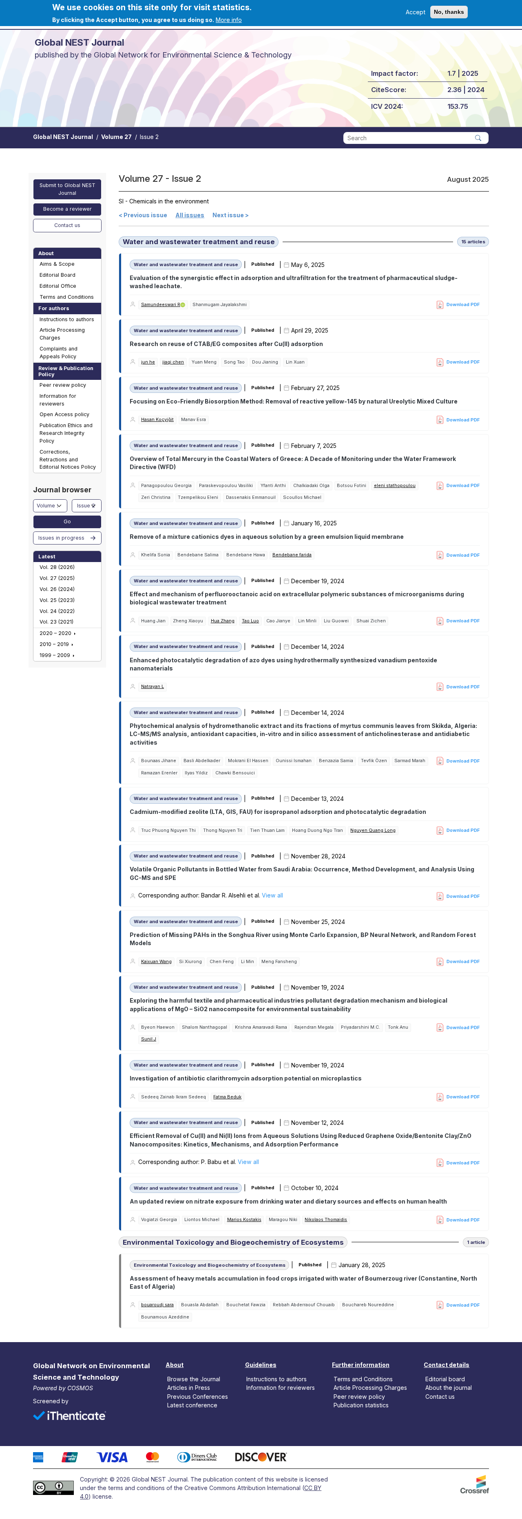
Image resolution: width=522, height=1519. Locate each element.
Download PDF (463, 304)
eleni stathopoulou (395, 485)
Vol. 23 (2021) (56, 622)
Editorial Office (58, 286)
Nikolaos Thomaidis (326, 1219)
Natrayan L (152, 686)
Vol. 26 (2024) (57, 589)
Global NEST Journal (63, 136)
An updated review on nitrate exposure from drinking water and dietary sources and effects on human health (288, 1201)
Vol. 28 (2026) (57, 567)
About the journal (448, 1387)
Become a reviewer (67, 209)
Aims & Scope (57, 264)
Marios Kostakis (244, 1219)
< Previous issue (143, 215)
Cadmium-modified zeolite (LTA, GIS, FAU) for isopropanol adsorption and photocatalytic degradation (278, 811)
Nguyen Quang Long (373, 830)
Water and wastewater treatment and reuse (199, 242)
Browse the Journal (193, 1379)
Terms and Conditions (67, 297)
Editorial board (445, 1379)
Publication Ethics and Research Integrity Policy (66, 433)
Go (67, 521)
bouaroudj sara (157, 1304)
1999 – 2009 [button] (56, 655)
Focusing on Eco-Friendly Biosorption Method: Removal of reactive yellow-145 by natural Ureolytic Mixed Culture (294, 401)
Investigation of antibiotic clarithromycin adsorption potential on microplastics (246, 1078)
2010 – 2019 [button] (55, 644)
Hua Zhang (222, 621)
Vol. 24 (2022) (57, 611)
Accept (415, 12)
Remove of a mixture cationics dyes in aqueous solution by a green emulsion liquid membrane (267, 536)
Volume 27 (116, 136)
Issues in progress (61, 538)
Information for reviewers (58, 400)
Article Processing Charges (62, 334)
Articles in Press (188, 1387)
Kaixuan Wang (156, 961)
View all (272, 895)
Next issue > (230, 215)
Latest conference (192, 1404)
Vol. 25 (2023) (57, 600)
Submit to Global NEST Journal (67, 189)
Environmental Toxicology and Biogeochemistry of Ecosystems (233, 1242)
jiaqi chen (173, 362)
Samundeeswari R (160, 304)
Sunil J (148, 1039)
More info (229, 19)
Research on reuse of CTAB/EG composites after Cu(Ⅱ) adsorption (226, 343)
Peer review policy (63, 385)
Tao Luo (250, 621)
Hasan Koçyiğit (157, 419)
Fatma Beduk (227, 1097)
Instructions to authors (67, 319)
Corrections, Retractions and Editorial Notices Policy (68, 459)
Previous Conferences (197, 1396)
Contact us (67, 225)
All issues (189, 215)
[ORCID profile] (182, 305)
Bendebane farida (292, 555)
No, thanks (449, 12)
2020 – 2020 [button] (56, 633)
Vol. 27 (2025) (57, 578)
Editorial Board (57, 275)
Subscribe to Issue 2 (121, 1333)
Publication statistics (361, 1404)
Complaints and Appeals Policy (58, 352)
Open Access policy (64, 414)
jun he (148, 362)
